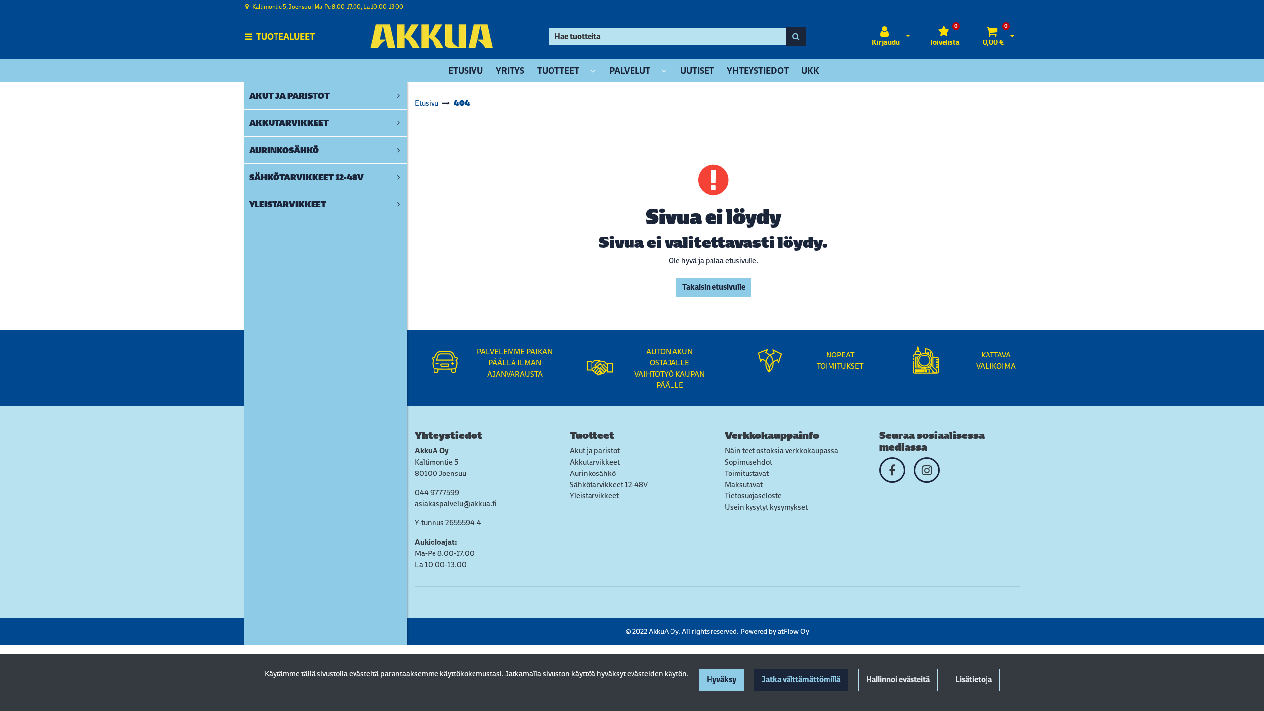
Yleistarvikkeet (594, 495)
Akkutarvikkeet (595, 462)
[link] (398, 95)
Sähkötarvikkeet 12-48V (609, 484)
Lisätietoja (973, 679)
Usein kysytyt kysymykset (766, 507)
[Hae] (796, 36)
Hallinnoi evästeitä (898, 679)
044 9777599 (437, 492)
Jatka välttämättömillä (801, 679)
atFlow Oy (793, 631)
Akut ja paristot (595, 450)
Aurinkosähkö (593, 473)
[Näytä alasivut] (593, 71)
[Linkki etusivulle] (431, 36)
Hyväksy (721, 679)
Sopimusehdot (748, 462)
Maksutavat (744, 484)
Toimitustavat (747, 473)
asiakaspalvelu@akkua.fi (456, 503)
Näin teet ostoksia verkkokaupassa (781, 450)
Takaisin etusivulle (713, 287)
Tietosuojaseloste (753, 495)
